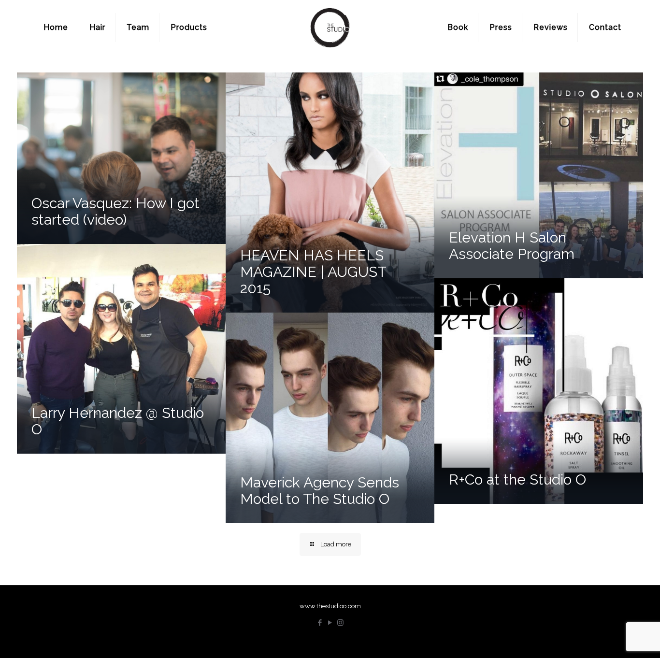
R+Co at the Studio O (517, 479)
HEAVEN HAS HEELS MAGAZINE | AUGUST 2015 (313, 272)
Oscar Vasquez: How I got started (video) (115, 211)
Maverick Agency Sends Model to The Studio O (319, 490)
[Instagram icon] (340, 622)
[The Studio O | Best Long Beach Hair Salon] (330, 27)
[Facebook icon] (320, 622)
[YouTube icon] (330, 622)
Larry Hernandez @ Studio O (117, 421)
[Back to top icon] (613, 638)
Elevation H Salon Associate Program (511, 245)
